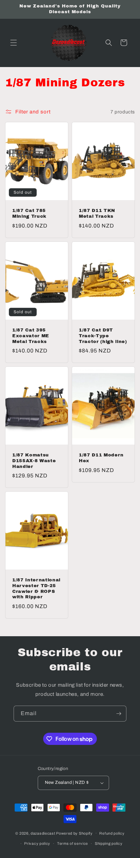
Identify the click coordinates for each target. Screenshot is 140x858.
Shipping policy (109, 843)
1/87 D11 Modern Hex (101, 457)
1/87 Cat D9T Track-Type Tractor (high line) (103, 335)
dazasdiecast (43, 833)
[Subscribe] (118, 714)
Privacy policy (37, 843)
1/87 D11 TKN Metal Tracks (97, 213)
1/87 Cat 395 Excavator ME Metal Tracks (30, 335)
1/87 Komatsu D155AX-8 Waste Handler (34, 460)
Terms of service (72, 843)
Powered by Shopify (74, 833)
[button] (13, 42)
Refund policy (111, 833)
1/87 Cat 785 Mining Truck (29, 213)
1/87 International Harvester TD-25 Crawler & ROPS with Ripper (36, 588)
